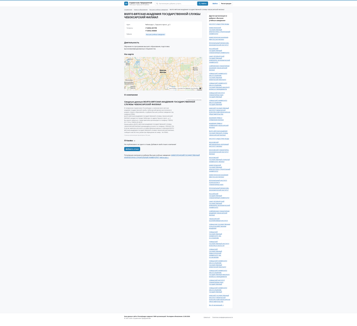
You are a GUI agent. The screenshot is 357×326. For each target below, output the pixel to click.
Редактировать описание (193, 100)
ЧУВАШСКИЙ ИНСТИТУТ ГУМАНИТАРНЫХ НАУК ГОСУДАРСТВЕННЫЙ (217, 95)
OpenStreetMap (195, 88)
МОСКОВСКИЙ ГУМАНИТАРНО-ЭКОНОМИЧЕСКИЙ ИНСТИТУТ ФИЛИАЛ (219, 152)
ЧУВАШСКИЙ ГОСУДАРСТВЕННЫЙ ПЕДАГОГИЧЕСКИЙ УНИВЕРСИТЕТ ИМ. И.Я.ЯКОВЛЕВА (215, 253)
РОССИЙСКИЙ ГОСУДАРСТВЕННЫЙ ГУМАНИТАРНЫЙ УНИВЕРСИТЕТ (219, 51)
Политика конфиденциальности (222, 317)
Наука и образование (141, 9)
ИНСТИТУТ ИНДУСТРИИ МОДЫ (219, 24)
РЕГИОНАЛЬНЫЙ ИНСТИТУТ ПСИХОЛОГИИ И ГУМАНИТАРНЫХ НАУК (218, 182)
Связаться (207, 317)
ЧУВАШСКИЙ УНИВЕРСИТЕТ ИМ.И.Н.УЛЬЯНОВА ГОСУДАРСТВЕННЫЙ (218, 102)
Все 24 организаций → (216, 305)
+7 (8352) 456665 (151, 31)
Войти (215, 4)
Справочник (128, 9)
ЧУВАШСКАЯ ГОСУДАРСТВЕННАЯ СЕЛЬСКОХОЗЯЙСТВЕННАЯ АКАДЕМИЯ (219, 226)
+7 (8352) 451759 (151, 28)
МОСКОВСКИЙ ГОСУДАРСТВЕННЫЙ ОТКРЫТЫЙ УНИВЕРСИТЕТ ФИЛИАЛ (219, 159)
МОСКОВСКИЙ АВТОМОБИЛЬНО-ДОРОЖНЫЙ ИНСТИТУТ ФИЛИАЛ (219, 144)
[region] (163, 73)
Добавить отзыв (132, 149)
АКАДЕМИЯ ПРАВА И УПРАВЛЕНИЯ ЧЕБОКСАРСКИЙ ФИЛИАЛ (219, 125)
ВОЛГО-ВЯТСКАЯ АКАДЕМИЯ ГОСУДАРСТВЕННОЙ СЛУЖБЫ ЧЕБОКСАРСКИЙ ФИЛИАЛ (218, 133)
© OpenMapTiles (181, 88)
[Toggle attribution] (200, 88)
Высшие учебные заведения (158, 9)
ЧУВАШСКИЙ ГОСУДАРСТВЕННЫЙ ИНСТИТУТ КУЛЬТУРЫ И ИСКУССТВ (219, 244)
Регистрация (226, 4)
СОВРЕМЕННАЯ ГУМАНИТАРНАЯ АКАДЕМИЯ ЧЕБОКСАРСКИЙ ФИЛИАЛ (219, 68)
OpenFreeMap (172, 88)
